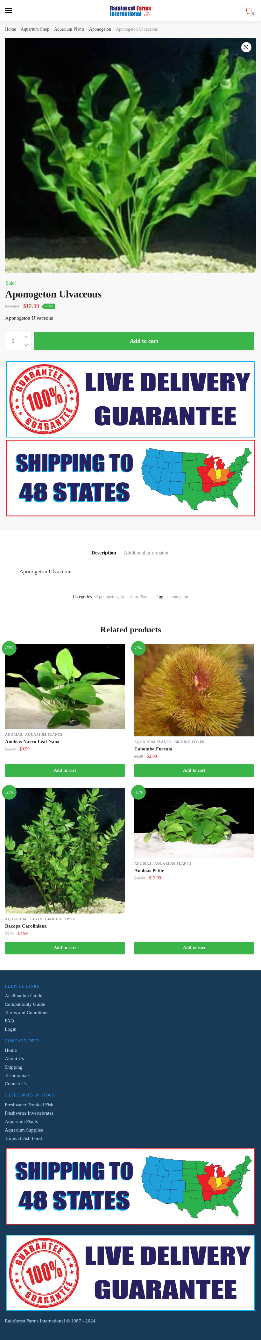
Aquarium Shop (35, 29)
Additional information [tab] (147, 552)
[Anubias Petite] (194, 823)
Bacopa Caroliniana (26, 926)
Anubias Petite (149, 870)
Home (10, 29)
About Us (14, 1058)
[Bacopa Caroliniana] (65, 851)
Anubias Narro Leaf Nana (32, 741)
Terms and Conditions (26, 1012)
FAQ (9, 1020)
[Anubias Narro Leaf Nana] (65, 686)
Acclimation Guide (23, 995)
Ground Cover (189, 742)
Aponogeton (100, 29)
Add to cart (144, 341)
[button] (246, 47)
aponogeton (177, 596)
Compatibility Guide (25, 1004)
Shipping (14, 1067)
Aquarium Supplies (24, 1130)
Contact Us (16, 1083)
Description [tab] (103, 552)
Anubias (13, 734)
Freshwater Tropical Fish (29, 1104)
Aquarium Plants (69, 29)
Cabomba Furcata (153, 748)
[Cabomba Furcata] (194, 690)
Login (11, 1029)
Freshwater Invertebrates (29, 1113)
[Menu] (8, 10)
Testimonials (17, 1075)
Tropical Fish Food (23, 1138)
